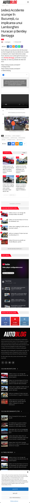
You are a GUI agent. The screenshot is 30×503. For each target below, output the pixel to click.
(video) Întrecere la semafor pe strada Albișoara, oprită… (17, 241)
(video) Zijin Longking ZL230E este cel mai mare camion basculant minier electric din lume (19, 388)
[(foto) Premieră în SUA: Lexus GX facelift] (4, 417)
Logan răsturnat (20, 139)
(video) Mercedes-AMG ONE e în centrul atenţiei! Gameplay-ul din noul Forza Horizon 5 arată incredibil (18, 437)
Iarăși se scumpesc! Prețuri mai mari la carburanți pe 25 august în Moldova (18, 394)
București (3, 139)
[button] (27, 472)
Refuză (15, 493)
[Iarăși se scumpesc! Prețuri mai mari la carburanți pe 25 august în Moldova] (21, 179)
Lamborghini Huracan (11, 139)
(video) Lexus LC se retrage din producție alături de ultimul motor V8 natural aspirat (18, 375)
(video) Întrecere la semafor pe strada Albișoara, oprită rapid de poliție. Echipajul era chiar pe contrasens (17, 402)
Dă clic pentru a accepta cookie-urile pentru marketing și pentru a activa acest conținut (15, 82)
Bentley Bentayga (9, 58)
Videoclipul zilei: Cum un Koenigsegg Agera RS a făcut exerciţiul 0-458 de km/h (18, 431)
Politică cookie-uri (14, 501)
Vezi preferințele (15, 497)
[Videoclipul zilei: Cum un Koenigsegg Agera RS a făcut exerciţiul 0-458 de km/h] (4, 431)
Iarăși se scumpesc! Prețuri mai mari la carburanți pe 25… (18, 234)
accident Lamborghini (16, 135)
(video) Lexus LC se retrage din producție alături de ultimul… (17, 213)
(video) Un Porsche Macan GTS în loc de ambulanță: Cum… (18, 220)
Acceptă (15, 489)
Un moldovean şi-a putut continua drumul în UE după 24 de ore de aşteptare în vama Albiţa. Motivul (17, 424)
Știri (2, 39)
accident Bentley (8, 135)
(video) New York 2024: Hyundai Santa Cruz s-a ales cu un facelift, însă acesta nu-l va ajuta (18, 444)
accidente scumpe (14, 137)
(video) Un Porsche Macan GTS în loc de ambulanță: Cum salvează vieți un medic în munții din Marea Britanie (18, 381)
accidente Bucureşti (5, 137)
